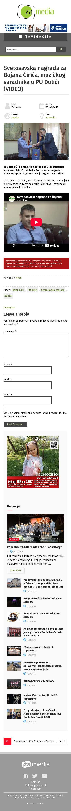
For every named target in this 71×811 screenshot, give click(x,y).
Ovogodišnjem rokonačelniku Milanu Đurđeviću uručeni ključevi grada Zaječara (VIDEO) (42, 714)
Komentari (9, 307)
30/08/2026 (18, 552)
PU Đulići (32, 290)
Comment (10, 331)
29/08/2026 (31, 606)
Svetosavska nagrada (52, 290)
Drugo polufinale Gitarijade (39, 681)
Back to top (34, 803)
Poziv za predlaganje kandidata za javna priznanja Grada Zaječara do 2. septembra (43, 632)
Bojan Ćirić (18, 290)
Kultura (14, 539)
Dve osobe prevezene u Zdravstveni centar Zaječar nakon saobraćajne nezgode (42, 666)
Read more (15, 570)
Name (8, 364)
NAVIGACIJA (37, 37)
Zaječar (15, 117)
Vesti (18, 277)
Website (8, 394)
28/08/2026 (31, 685)
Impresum (35, 788)
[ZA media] (35, 18)
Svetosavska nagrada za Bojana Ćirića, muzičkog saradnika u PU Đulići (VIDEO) (35, 79)
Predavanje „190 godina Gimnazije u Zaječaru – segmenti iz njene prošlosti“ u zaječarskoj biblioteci (43, 583)
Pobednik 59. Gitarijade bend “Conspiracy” (34, 547)
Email (7, 379)
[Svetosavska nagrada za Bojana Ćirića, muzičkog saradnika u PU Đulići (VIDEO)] (36, 141)
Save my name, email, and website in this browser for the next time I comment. (35, 415)
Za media (50, 117)
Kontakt (35, 782)
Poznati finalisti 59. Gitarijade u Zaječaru (34, 741)
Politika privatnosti (35, 785)
